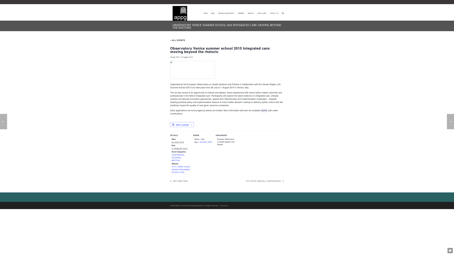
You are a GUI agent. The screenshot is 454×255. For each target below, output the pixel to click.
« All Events (177, 40)
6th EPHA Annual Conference (264, 181)
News (213, 13)
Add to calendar (182, 125)
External (176, 157)
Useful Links (261, 13)
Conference (178, 155)
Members (241, 13)
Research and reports (226, 13)
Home (205, 13)
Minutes (251, 13)
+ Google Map (205, 142)
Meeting (176, 160)
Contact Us (274, 13)
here (264, 110)
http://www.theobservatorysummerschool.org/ (181, 169)
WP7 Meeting (180, 181)
